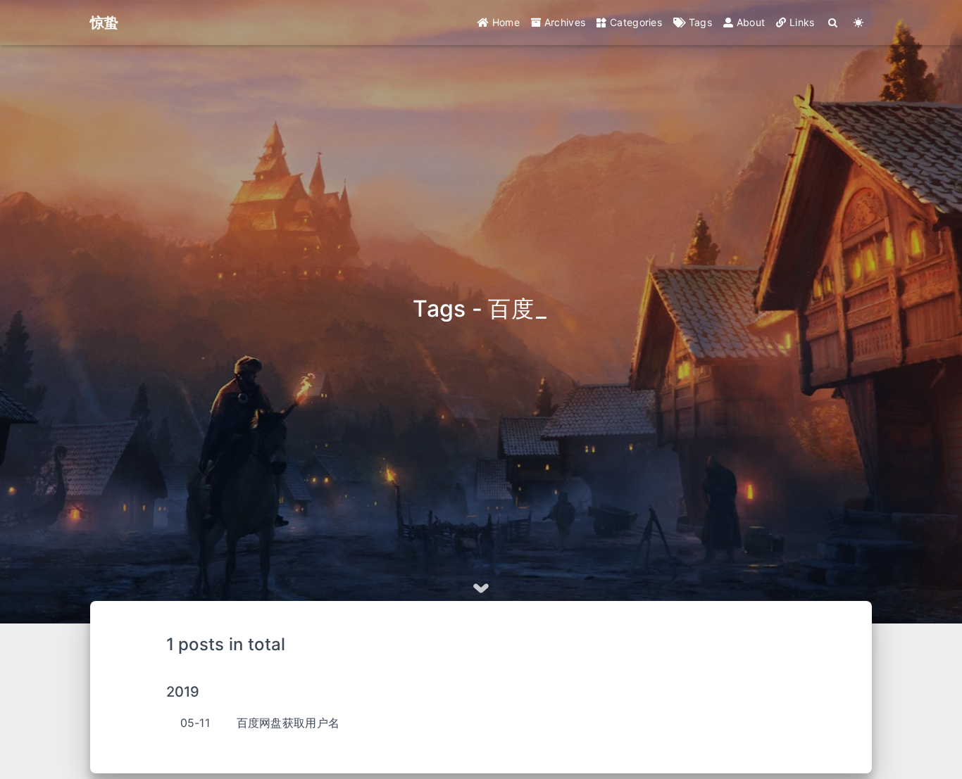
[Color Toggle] (859, 22)
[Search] (833, 22)
